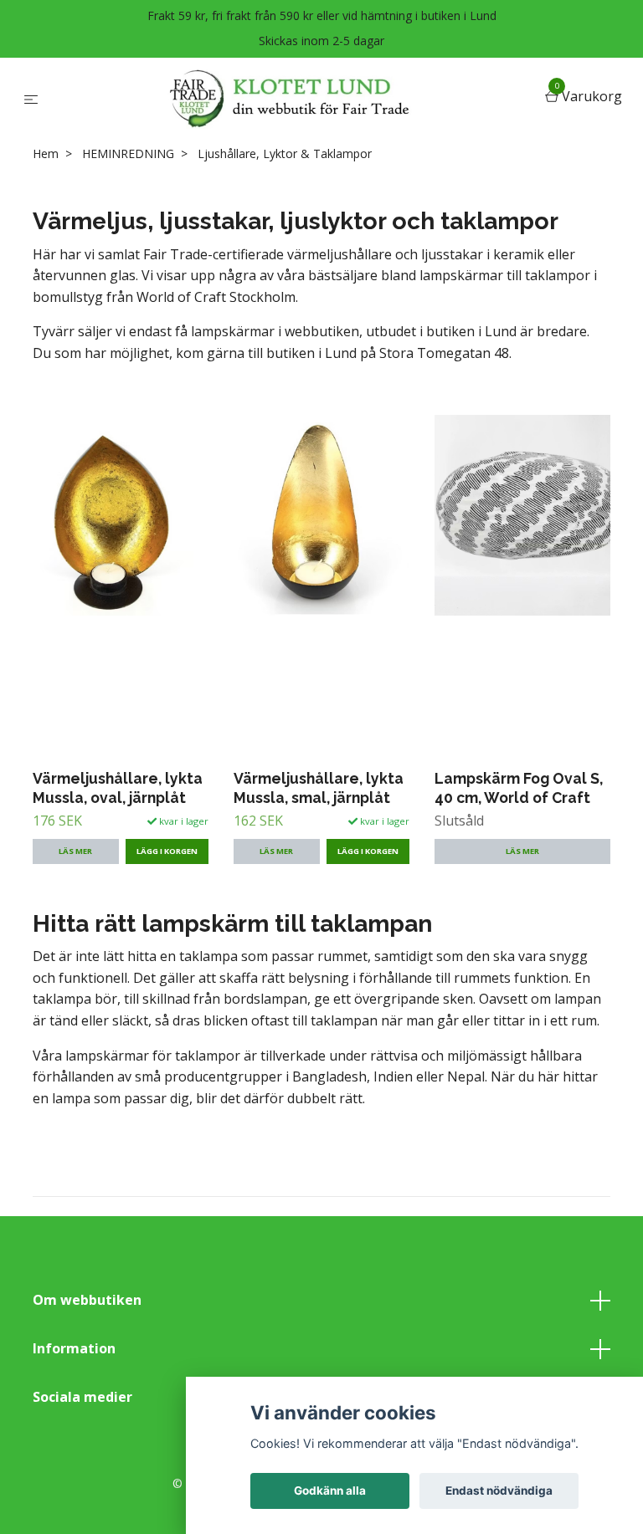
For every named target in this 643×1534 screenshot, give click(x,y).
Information (74, 1348)
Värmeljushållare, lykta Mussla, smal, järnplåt (319, 788)
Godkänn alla (330, 1490)
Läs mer (75, 851)
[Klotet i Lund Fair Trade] (294, 97)
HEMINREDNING (128, 153)
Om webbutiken (87, 1300)
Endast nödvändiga (499, 1490)
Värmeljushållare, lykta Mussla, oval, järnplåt (118, 788)
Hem (46, 153)
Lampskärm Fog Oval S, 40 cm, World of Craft (519, 788)
